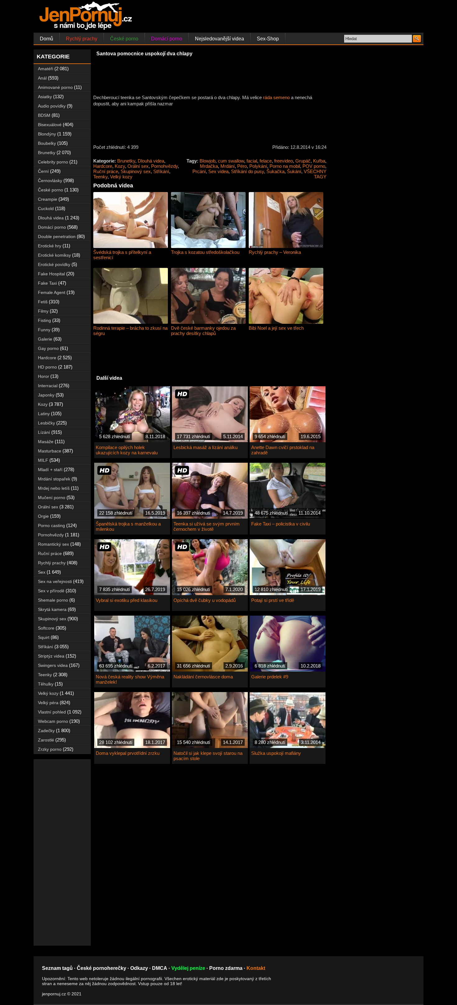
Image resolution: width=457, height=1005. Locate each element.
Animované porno (55, 87)
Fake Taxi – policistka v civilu (280, 523)
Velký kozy (121, 176)
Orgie (43, 516)
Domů (46, 38)
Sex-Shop (268, 38)
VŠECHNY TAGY (315, 174)
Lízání (44, 432)
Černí (43, 171)
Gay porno (48, 348)
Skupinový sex (136, 171)
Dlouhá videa (151, 160)
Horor (43, 376)
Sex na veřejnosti (55, 581)
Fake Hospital (51, 273)
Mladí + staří (50, 469)
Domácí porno (166, 38)
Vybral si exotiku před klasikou (126, 600)
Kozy (120, 166)
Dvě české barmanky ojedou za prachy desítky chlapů (203, 330)
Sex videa (218, 171)
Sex (41, 572)
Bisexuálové (50, 124)
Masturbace (49, 450)
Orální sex (138, 166)
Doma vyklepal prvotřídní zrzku (127, 753)
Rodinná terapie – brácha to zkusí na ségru (130, 330)
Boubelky (47, 143)
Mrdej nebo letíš (54, 488)
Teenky (100, 176)
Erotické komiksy (54, 255)
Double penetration (57, 236)
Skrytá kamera (52, 609)
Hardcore (102, 166)
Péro (242, 166)
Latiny (44, 413)
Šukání (294, 171)
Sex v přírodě (51, 590)
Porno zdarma (225, 968)
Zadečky (46, 730)
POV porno (313, 166)
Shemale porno (53, 600)
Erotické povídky (54, 264)
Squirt (43, 637)
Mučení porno (51, 497)
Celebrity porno (53, 161)
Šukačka (275, 171)
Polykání (258, 166)
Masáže (45, 441)
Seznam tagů (57, 968)
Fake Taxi (47, 283)
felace (266, 160)
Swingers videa (53, 665)
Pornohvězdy (164, 166)
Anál (42, 78)
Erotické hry (49, 245)
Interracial (48, 385)
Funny (44, 329)
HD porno (47, 367)
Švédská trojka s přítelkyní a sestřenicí (122, 255)
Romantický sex (53, 544)
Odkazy (139, 968)
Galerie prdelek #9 (269, 676)
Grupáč (303, 160)
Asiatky (45, 96)
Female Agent (51, 292)
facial (252, 160)
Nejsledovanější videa (219, 38)
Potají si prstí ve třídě (272, 600)
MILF (43, 460)
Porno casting (51, 525)
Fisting (44, 320)
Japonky (46, 394)
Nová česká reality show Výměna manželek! (130, 679)
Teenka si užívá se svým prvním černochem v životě (206, 526)
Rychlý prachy (81, 38)
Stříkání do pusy (247, 171)
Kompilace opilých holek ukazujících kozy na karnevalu (127, 450)
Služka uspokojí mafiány (276, 753)
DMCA (159, 968)
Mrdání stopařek (54, 478)
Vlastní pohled (52, 711)
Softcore (46, 628)
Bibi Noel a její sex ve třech (276, 328)
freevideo (283, 160)
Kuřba (319, 160)
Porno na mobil (285, 166)
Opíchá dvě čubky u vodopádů (204, 600)
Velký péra (48, 702)
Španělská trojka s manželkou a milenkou (128, 526)
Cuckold (46, 208)
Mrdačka (209, 166)
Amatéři (45, 68)
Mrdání (227, 166)
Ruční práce (105, 171)
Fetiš (43, 301)
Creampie (47, 199)
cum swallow (231, 160)
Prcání (199, 171)
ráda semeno (276, 97)
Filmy (43, 311)
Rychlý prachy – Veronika (275, 252)
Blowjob (207, 160)
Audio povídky (52, 105)
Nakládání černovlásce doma (203, 676)
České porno (124, 38)
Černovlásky (50, 180)
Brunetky (126, 160)
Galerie (45, 339)
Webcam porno (53, 721)
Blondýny (47, 133)
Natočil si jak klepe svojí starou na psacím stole (207, 755)
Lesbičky (46, 422)
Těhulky (45, 683)
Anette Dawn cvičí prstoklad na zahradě (282, 450)
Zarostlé (46, 739)
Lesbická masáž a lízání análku (205, 447)
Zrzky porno (50, 749)
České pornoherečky (101, 968)
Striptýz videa (51, 656)
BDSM (44, 115)
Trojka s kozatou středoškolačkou (205, 252)
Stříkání (161, 171)
